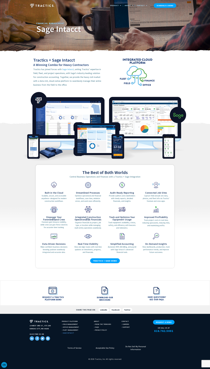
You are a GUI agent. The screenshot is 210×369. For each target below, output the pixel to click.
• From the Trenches (102, 324)
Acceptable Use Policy (105, 348)
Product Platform (70, 321)
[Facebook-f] (37, 338)
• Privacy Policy (100, 330)
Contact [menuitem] (141, 5)
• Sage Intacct (68, 333)
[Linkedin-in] (32, 338)
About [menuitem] (128, 5)
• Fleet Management (70, 330)
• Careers (125, 324)
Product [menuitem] (114, 5)
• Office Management (70, 327)
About (96, 321)
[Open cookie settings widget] (4, 365)
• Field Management (70, 324)
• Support (126, 327)
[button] (103, 310)
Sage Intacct (68, 69)
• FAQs (96, 327)
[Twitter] (42, 338)
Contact (125, 321)
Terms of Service (74, 348)
